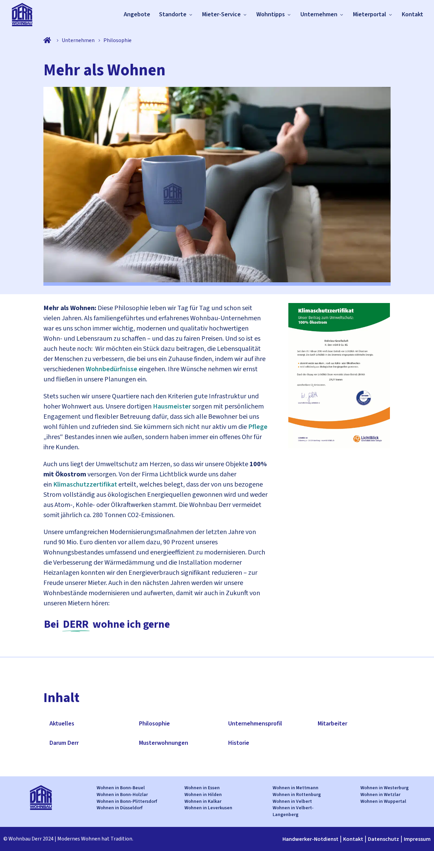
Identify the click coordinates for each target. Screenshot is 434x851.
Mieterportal (369, 14)
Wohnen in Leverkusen (208, 808)
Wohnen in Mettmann (295, 787)
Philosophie (154, 723)
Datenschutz (383, 839)
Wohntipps (270, 14)
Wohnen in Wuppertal (383, 801)
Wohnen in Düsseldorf (119, 808)
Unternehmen (318, 14)
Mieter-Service (221, 14)
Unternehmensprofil (255, 723)
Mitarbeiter (332, 723)
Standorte (172, 14)
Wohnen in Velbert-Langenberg (293, 811)
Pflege (258, 427)
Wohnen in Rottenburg (297, 794)
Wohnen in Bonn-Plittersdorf (127, 801)
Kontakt (412, 14)
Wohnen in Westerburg (384, 787)
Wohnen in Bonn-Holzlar (122, 794)
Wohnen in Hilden (203, 794)
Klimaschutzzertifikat (85, 484)
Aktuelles (62, 723)
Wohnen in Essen (202, 787)
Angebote (137, 14)
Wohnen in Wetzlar (380, 794)
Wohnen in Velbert (292, 801)
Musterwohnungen (163, 743)
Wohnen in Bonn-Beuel (121, 787)
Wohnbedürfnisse (111, 369)
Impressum (417, 839)
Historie (238, 743)
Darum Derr (64, 743)
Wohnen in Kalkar (202, 801)
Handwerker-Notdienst (310, 839)
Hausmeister (172, 406)
